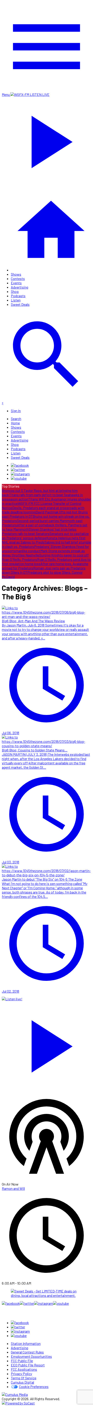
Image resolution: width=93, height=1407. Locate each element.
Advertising (19, 287)
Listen (16, 300)
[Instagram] (20, 474)
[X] (18, 469)
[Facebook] (20, 465)
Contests (18, 278)
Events (16, 283)
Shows (16, 274)
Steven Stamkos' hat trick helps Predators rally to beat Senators (39, 531)
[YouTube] (19, 478)
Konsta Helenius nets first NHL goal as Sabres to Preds (44, 540)
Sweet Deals (20, 304)
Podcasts (18, 296)
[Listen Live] (46, 1044)
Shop (15, 291)
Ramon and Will (13, 1188)
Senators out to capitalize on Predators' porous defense (45, 535)
